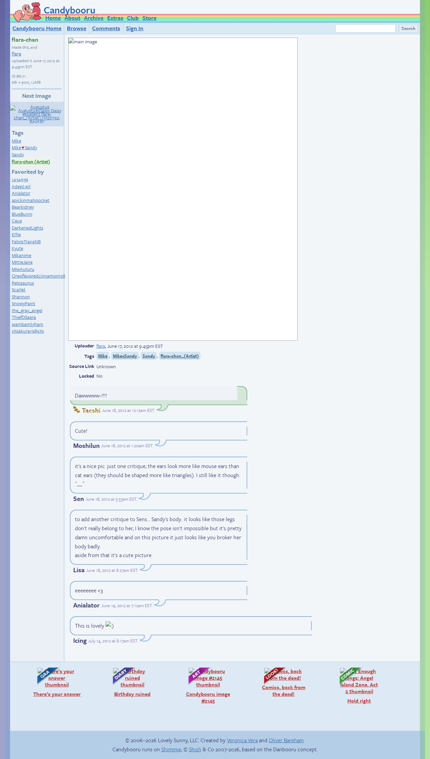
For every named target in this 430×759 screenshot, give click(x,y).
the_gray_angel (27, 310)
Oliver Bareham (286, 740)
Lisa (79, 569)
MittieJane (22, 261)
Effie (16, 234)
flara (16, 53)
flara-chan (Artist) (31, 161)
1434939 (20, 179)
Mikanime (21, 255)
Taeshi (91, 410)
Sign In (134, 28)
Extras (115, 17)
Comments (106, 28)
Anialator (21, 193)
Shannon (21, 296)
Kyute (17, 248)
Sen (78, 498)
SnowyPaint (23, 303)
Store (149, 17)
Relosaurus (23, 282)
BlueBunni (22, 213)
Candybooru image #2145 (206, 685)
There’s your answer (56, 682)
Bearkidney (23, 206)
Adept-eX (21, 186)
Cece (17, 220)
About (72, 17)
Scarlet (19, 289)
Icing (80, 640)
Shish (195, 749)
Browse (76, 28)
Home (53, 17)
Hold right (352, 685)
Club (133, 17)
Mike (16, 140)
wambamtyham (27, 324)
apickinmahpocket (30, 200)
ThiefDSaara (24, 317)
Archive (93, 17)
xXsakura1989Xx (28, 330)
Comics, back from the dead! (281, 682)
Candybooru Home (36, 28)
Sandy (18, 154)
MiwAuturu (23, 268)
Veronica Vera (242, 740)
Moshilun (86, 445)
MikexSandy (125, 355)
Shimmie (171, 749)
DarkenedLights (27, 227)
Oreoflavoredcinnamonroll (38, 275)
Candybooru (69, 9)
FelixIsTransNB (26, 241)
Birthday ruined (128, 682)
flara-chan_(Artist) (180, 355)
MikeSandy (24, 147)
